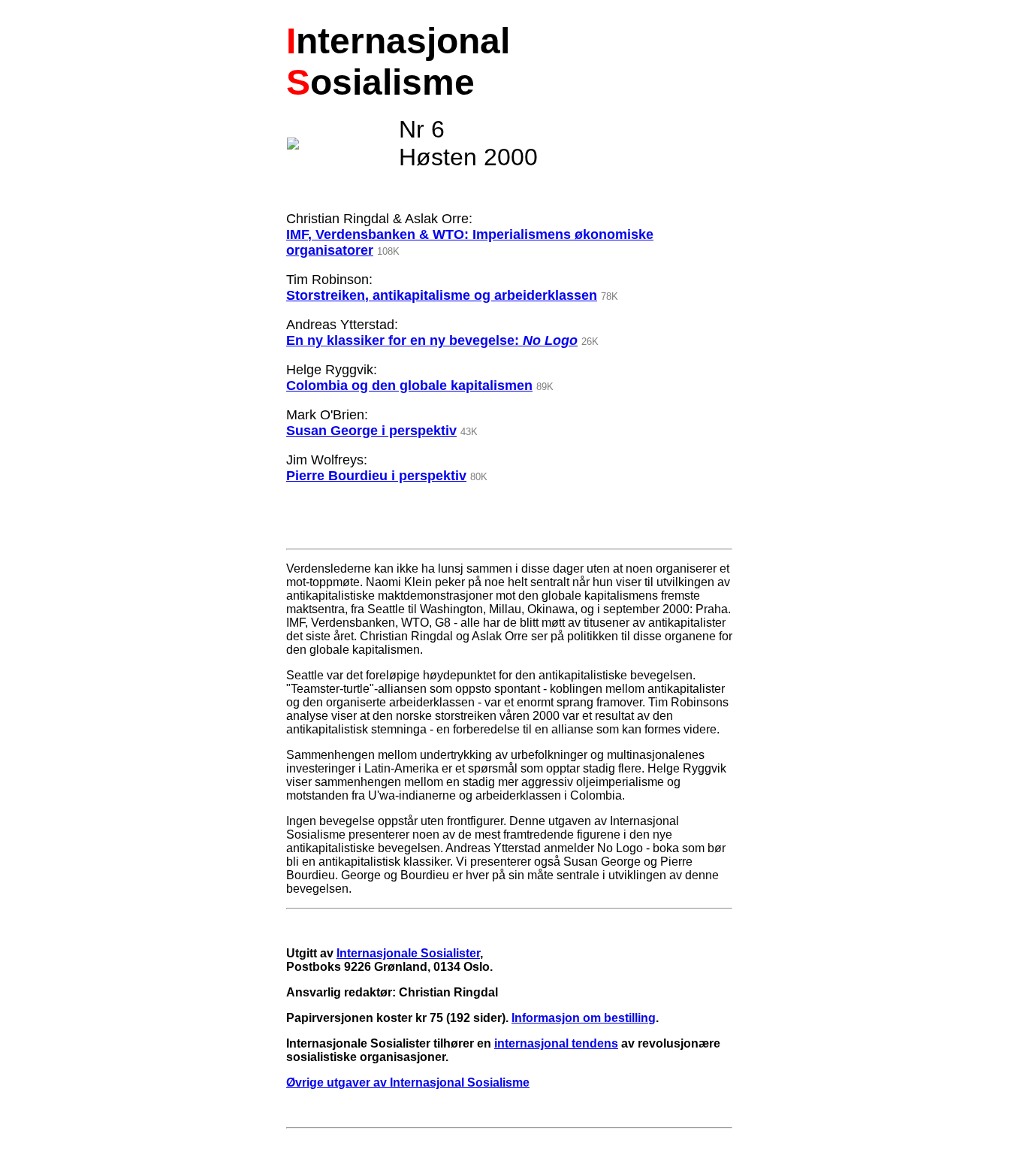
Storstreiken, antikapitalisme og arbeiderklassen (441, 295)
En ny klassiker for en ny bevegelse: (432, 340)
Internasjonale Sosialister (408, 953)
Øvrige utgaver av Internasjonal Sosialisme (408, 1082)
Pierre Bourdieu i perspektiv (376, 475)
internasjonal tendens (556, 1043)
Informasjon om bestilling (583, 1017)
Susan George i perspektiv (371, 430)
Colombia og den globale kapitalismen (409, 385)
